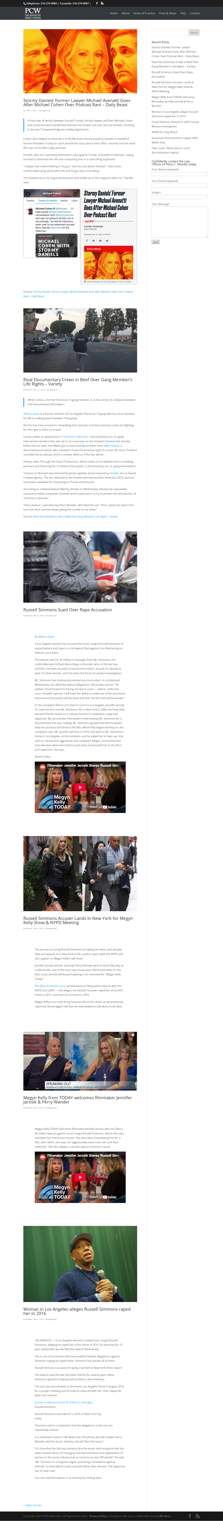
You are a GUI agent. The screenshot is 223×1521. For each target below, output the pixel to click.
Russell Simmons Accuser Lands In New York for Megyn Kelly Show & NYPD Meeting (78, 920)
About (125, 13)
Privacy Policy (98, 1516)
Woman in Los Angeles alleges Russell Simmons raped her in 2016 (77, 1311)
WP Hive (164, 1516)
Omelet (113, 473)
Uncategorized (44, 110)
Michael (29, 390)
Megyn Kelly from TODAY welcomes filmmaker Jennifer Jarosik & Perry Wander (77, 1100)
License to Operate (75, 436)
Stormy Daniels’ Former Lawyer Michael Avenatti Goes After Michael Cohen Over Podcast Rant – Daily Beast (76, 102)
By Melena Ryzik (44, 636)
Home (114, 13)
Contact (195, 13)
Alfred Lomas (31, 414)
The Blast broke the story (50, 986)
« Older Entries (32, 1505)
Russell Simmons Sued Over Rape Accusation (67, 610)
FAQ (183, 13)
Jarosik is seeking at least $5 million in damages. (64, 1402)
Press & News (167, 13)
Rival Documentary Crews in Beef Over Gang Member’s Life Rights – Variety (77, 382)
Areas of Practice (144, 13)
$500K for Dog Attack (164, 132)
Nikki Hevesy (111, 445)
